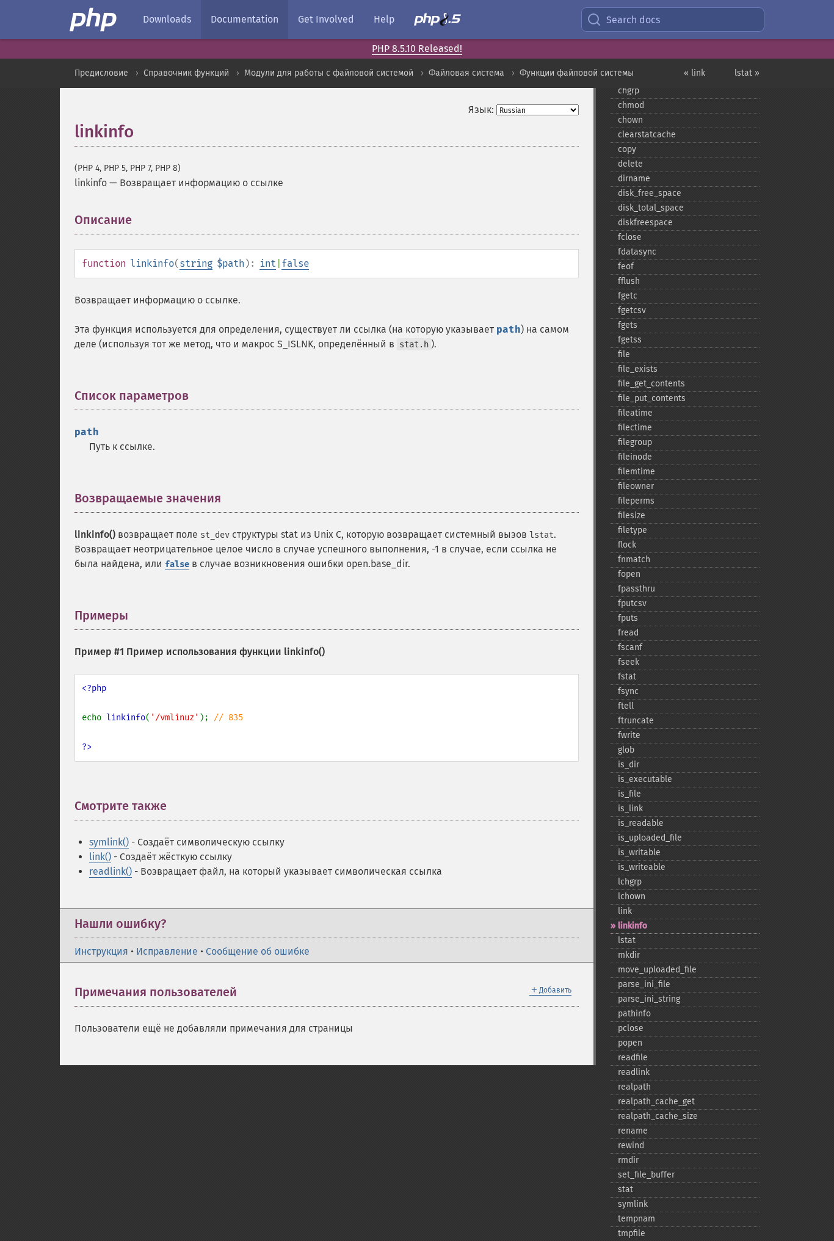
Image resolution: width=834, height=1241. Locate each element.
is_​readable (641, 823)
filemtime (636, 471)
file (624, 354)
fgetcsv (632, 310)
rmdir (628, 1160)
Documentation (244, 19)
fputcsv (632, 603)
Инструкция (101, 951)
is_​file (629, 794)
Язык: (481, 109)
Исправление (167, 951)
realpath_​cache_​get (656, 1101)
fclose (630, 237)
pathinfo (634, 1013)
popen (630, 1043)
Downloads (167, 19)
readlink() (110, 871)
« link (694, 73)
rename (633, 1131)
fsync (628, 691)
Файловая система (466, 73)
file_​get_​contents (651, 383)
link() (100, 857)
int (267, 263)
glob (626, 750)
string (195, 263)
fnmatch (634, 559)
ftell (626, 706)
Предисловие (101, 73)
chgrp (628, 90)
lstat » (747, 73)
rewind (631, 1145)
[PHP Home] (94, 19)
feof (626, 266)
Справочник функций (186, 73)
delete (630, 164)
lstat (627, 940)
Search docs (633, 20)
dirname (634, 178)
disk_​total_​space (651, 208)
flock (627, 545)
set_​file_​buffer (646, 1175)
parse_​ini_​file (644, 984)
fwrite (629, 735)
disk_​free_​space (649, 193)
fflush (629, 281)
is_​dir (628, 764)
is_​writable (639, 852)
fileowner (636, 486)
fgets (627, 325)
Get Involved (326, 19)
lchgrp (630, 882)
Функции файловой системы (577, 73)
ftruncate (636, 720)
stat (625, 1189)
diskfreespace (645, 222)
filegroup (635, 442)
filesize (631, 515)
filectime (635, 427)
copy (627, 149)
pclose (631, 1028)
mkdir (629, 955)
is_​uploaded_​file (650, 838)
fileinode (635, 457)
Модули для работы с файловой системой (328, 73)
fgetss (630, 340)
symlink (633, 1204)
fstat (627, 676)
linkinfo (632, 926)
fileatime (635, 413)
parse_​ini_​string (649, 999)
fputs (628, 618)
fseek (628, 662)
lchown (631, 896)
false (295, 263)
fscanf (630, 647)
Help (384, 19)
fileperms (636, 501)
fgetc (627, 296)
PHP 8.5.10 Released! (417, 48)
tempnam (636, 1219)
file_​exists (638, 369)
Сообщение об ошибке (258, 951)
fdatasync (637, 252)
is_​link (630, 808)
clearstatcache (647, 134)
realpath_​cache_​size (658, 1116)
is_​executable (645, 779)
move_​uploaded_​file (657, 969)
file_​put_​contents (652, 398)
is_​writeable (641, 867)
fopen (629, 574)
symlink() (109, 842)
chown (630, 120)
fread (628, 633)
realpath (634, 1087)
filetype (632, 530)
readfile (633, 1057)
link (625, 911)
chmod (631, 105)
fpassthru (636, 589)
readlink (634, 1072)
